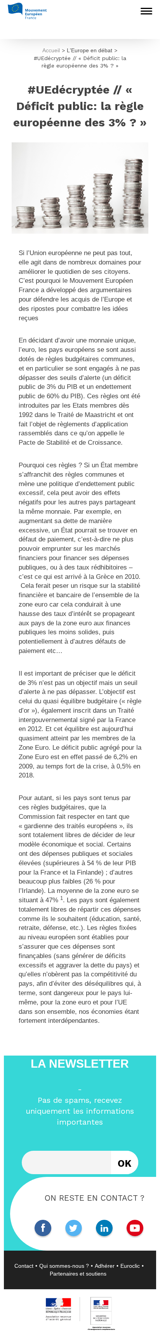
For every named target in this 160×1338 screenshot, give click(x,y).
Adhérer (105, 1266)
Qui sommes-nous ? (64, 1266)
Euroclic (130, 1266)
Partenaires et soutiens (78, 1274)
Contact (23, 1266)
